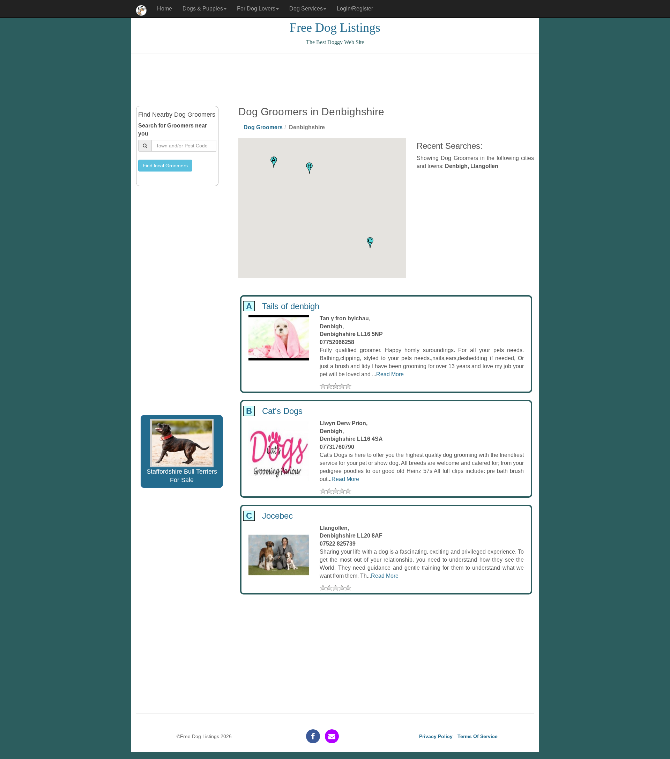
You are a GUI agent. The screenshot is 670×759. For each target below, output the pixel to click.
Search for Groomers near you (172, 130)
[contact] (332, 736)
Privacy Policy (436, 736)
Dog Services (306, 9)
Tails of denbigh (281, 306)
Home (164, 9)
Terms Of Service (477, 736)
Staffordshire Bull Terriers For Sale (182, 475)
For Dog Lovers (256, 9)
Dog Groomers (263, 127)
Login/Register (355, 9)
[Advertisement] (335, 79)
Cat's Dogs (273, 411)
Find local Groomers (165, 165)
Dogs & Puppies (203, 9)
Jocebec (268, 515)
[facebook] (313, 736)
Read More (390, 374)
